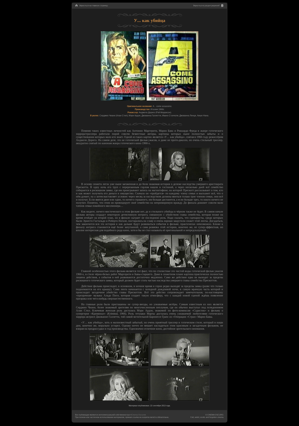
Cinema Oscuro (138, 415)
